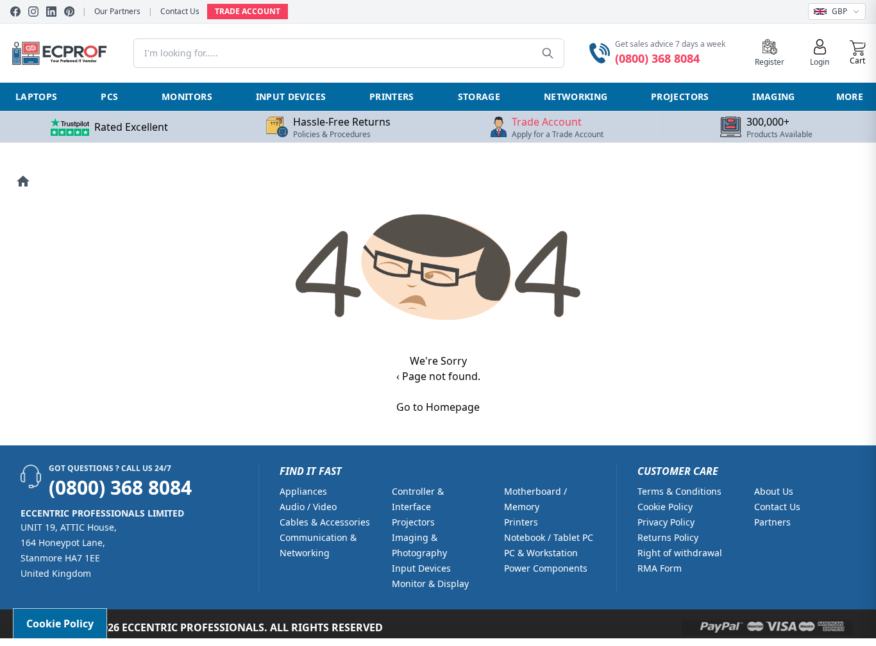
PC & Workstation (541, 553)
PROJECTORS (680, 96)
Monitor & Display (430, 583)
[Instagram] (33, 11)
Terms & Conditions (679, 491)
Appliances (303, 491)
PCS (109, 96)
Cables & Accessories (325, 522)
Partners (772, 522)
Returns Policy (667, 537)
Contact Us (179, 11)
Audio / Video (308, 507)
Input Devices (421, 568)
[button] (858, 53)
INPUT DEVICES (291, 96)
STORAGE (479, 96)
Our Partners (117, 11)
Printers (521, 522)
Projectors (413, 522)
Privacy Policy (666, 522)
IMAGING (773, 96)
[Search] (547, 53)
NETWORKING (576, 96)
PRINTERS (391, 96)
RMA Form (659, 568)
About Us (773, 491)
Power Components (545, 568)
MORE (849, 96)
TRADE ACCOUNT (247, 11)
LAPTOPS (36, 96)
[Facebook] (15, 11)
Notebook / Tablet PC (548, 537)
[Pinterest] (69, 11)
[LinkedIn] (51, 11)
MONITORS (187, 96)
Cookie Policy (665, 507)
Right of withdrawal (679, 553)
